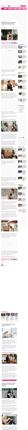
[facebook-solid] (12, 43)
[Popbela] (6, 6)
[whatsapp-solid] (11, 43)
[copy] (16, 43)
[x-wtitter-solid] (14, 43)
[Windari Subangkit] (2, 265)
